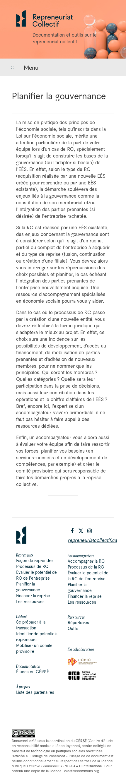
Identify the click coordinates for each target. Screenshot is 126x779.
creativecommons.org (81, 771)
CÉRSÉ (81, 741)
